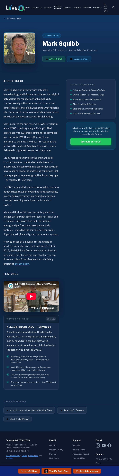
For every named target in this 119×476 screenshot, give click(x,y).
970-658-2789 (55, 59)
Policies (9, 458)
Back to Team (14, 18)
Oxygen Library (56, 450)
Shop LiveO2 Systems (74, 410)
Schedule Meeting (89, 471)
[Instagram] (98, 445)
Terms (24, 455)
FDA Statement (13, 455)
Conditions (33, 455)
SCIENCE (67, 8)
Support (76, 445)
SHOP (27, 7)
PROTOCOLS (37, 8)
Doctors (52, 445)
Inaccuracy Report (81, 454)
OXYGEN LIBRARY (57, 7)
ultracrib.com (22, 263)
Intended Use (79, 458)
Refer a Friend (79, 450)
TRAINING (48, 8)
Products (53, 454)
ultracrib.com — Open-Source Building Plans (31, 410)
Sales (98, 463)
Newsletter (54, 458)
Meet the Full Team (19, 419)
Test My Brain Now (58, 471)
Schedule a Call (81, 59)
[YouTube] (104, 445)
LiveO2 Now (31, 471)
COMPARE (77, 8)
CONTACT (97, 8)
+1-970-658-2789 (104, 459)
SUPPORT (87, 7)
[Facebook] (109, 445)
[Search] (113, 7)
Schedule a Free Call (91, 141)
